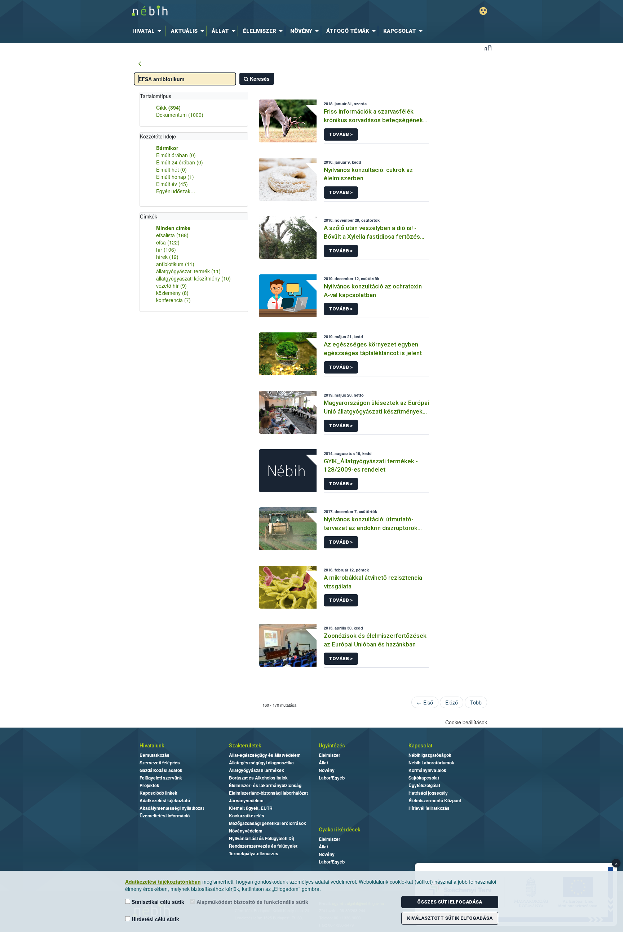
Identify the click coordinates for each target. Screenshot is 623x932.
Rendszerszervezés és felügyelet (263, 846)
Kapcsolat (420, 745)
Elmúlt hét (171, 169)
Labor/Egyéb (332, 777)
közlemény (172, 292)
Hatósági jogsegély (428, 793)
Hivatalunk (152, 745)
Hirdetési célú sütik (154, 919)
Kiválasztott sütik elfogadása (449, 918)
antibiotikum (175, 264)
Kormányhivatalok (427, 770)
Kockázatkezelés (246, 815)
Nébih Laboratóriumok (431, 762)
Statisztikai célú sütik (157, 901)
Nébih (235, 11)
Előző (451, 702)
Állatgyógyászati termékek (256, 770)
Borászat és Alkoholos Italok (258, 777)
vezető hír (171, 285)
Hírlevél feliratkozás (429, 808)
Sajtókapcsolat (423, 777)
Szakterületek (245, 745)
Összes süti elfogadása (449, 902)
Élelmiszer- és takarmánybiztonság (265, 785)
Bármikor (167, 147)
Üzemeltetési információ (165, 815)
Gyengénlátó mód (483, 11)
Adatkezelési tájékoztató (165, 800)
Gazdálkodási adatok (161, 770)
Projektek (149, 785)
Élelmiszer (329, 755)
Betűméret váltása (487, 47)
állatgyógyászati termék (188, 271)
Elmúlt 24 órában (179, 162)
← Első (425, 702)
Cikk (168, 107)
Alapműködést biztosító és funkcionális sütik (251, 901)
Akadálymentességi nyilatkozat (172, 808)
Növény (327, 770)
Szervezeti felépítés (160, 762)
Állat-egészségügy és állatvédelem (265, 755)
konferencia (173, 300)
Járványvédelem (246, 800)
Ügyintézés (332, 745)
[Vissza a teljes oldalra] (140, 64)
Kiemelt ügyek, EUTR (251, 808)
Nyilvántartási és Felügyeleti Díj (261, 838)
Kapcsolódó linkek (158, 793)
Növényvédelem (245, 830)
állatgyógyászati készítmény (193, 278)
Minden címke (173, 227)
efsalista (172, 235)
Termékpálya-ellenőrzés (253, 853)
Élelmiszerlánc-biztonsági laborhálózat (268, 793)
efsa (168, 242)
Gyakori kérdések (339, 829)
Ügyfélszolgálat (424, 785)
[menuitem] (148, 31)
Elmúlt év (172, 183)
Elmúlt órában (176, 155)
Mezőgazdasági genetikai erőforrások (267, 823)
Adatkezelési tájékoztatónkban (163, 881)
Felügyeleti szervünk (161, 777)
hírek (167, 256)
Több (476, 702)
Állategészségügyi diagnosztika (261, 762)
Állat (323, 762)
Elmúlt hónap (175, 176)
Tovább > (341, 134)
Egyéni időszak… (175, 191)
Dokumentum (179, 114)
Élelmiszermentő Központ (434, 800)
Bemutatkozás (154, 755)
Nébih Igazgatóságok (429, 755)
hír (166, 249)
